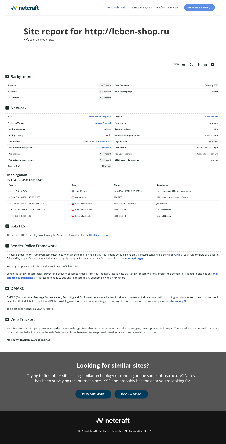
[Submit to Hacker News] (212, 64)
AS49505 (105, 147)
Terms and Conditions (139, 431)
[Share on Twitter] (191, 64)
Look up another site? (41, 39)
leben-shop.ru (211, 116)
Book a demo (131, 394)
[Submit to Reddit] (183, 64)
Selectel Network (103, 122)
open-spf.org (133, 258)
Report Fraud (198, 7)
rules (177, 254)
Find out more (93, 394)
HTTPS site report (100, 235)
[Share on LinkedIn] (205, 64)
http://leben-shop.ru (99, 116)
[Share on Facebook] (199, 64)
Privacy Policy (118, 431)
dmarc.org (176, 301)
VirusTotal (104, 141)
